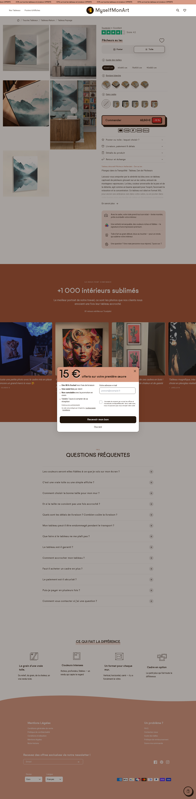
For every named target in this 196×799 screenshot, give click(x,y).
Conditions (66, 410)
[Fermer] (135, 371)
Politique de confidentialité (71, 405)
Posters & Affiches (32, 10)
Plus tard (98, 427)
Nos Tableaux (14, 10)
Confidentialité (90, 408)
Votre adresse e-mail (108, 385)
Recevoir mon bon (98, 419)
